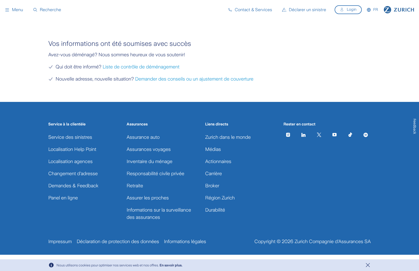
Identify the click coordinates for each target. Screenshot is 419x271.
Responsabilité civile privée (155, 173)
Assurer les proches (148, 197)
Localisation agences (70, 161)
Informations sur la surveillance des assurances (159, 213)
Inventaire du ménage (149, 161)
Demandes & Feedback (73, 185)
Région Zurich (220, 197)
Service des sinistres (70, 137)
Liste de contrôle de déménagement (141, 66)
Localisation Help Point (72, 149)
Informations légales (185, 241)
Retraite (135, 185)
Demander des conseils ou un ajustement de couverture (194, 79)
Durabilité (215, 210)
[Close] (368, 265)
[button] (14, 9)
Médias (213, 149)
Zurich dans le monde (228, 137)
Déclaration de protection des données (118, 241)
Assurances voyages (149, 149)
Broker (212, 185)
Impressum (60, 241)
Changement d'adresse (73, 173)
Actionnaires (218, 161)
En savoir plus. (171, 265)
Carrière (213, 173)
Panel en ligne (63, 197)
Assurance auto (143, 137)
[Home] (399, 9)
